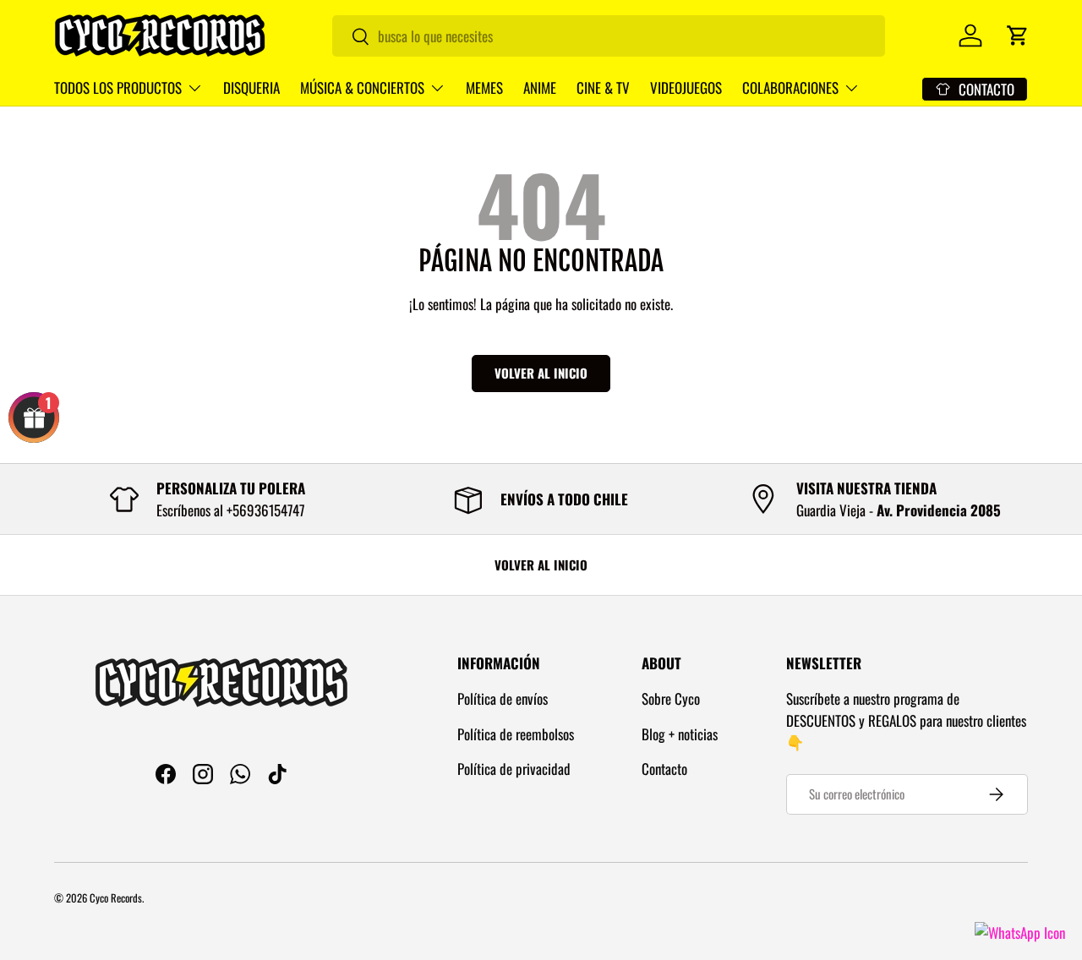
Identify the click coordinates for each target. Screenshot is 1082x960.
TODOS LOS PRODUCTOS (118, 87)
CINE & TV (603, 87)
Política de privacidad (514, 768)
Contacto (664, 768)
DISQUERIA (251, 87)
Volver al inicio (541, 372)
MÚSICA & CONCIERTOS (362, 87)
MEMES (484, 87)
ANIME (539, 87)
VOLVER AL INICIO (541, 564)
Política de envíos (502, 698)
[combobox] (608, 36)
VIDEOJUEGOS (686, 87)
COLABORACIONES (790, 87)
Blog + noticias (680, 734)
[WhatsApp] (1020, 932)
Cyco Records (116, 898)
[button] (1017, 35)
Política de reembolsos (515, 734)
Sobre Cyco (671, 698)
